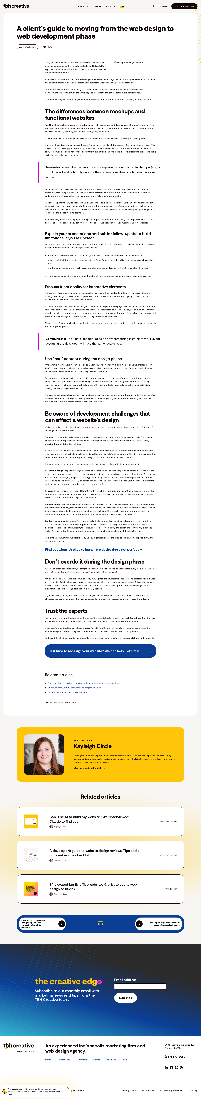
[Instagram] (176, 1067)
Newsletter (127, 1059)
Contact (49, 1059)
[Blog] (181, 1067)
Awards (96, 1059)
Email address (126, 980)
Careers (83, 1059)
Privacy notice (129, 1090)
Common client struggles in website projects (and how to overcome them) (83, 683)
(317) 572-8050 (160, 6)
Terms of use (148, 1090)
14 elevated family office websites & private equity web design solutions (93, 886)
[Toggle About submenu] (113, 6)
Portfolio (97, 6)
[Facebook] (171, 1067)
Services (81, 6)
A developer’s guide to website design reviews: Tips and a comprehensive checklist (94, 852)
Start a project (182, 6)
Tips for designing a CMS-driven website (67, 692)
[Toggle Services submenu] (86, 6)
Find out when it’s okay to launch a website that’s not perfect (92, 549)
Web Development (27, 47)
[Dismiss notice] (68, 1088)
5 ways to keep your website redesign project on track (74, 687)
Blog (122, 6)
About (109, 6)
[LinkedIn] (166, 1067)
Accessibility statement (171, 1090)
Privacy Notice (48, 1092)
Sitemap (193, 1090)
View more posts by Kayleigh (87, 768)
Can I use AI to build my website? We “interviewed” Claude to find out (89, 819)
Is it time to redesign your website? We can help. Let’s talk (94, 651)
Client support (66, 1059)
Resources (111, 1059)
